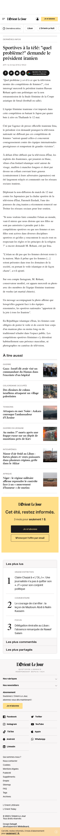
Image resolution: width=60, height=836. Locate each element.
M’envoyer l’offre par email (30, 537)
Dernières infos (13, 28)
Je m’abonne (30, 529)
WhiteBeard (23, 826)
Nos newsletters (11, 685)
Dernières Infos (12, 39)
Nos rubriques (10, 678)
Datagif (13, 824)
